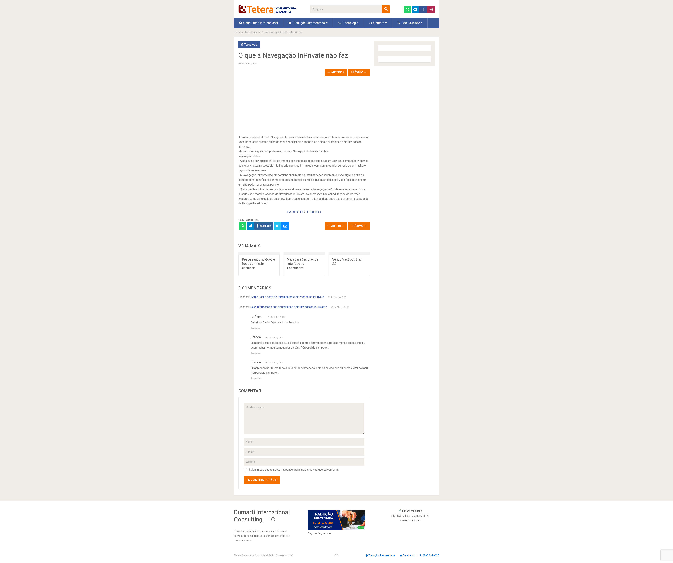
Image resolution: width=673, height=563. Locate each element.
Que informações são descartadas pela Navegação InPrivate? (289, 307)
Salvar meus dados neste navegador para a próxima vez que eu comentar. (294, 469)
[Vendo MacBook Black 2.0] (349, 253)
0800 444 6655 (411, 23)
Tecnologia (350, 23)
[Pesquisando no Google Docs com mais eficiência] (259, 253)
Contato (378, 23)
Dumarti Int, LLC (284, 555)
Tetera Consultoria (244, 555)
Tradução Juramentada (308, 23)
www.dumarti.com (410, 520)
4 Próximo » (313, 211)
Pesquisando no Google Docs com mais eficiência (258, 264)
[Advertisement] (304, 105)
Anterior (337, 72)
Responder (256, 328)
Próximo (357, 72)
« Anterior (293, 211)
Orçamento (324, 533)
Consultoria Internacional (260, 23)
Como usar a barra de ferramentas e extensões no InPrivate (287, 297)
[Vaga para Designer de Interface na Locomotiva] (304, 253)
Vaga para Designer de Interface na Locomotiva (302, 264)
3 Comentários (249, 63)
